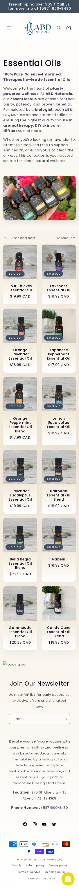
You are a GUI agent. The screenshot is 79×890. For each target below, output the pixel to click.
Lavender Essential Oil (58, 288)
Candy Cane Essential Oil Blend (58, 632)
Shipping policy (55, 872)
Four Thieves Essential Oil (20, 288)
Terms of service (29, 872)
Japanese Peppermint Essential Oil (58, 354)
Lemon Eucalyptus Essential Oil (58, 422)
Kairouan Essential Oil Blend (58, 495)
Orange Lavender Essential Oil (20, 354)
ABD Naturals (37, 859)
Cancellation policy (41, 878)
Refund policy (35, 865)
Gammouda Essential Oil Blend (20, 632)
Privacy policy (57, 865)
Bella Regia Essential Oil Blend (20, 563)
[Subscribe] (65, 719)
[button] (9, 28)
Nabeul (58, 559)
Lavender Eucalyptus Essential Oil (20, 495)
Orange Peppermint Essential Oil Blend (20, 424)
